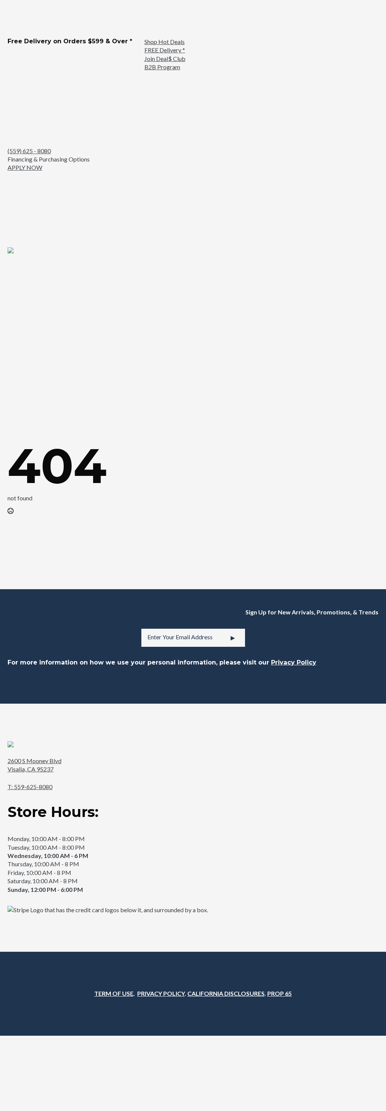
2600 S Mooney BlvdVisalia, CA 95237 (34, 765)
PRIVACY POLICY (161, 993)
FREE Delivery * (164, 49)
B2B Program (162, 66)
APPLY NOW (25, 167)
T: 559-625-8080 (30, 786)
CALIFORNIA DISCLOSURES (226, 993)
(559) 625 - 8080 (29, 150)
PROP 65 (279, 993)
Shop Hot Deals (164, 41)
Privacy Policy (293, 662)
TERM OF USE (113, 993)
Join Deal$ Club (164, 58)
